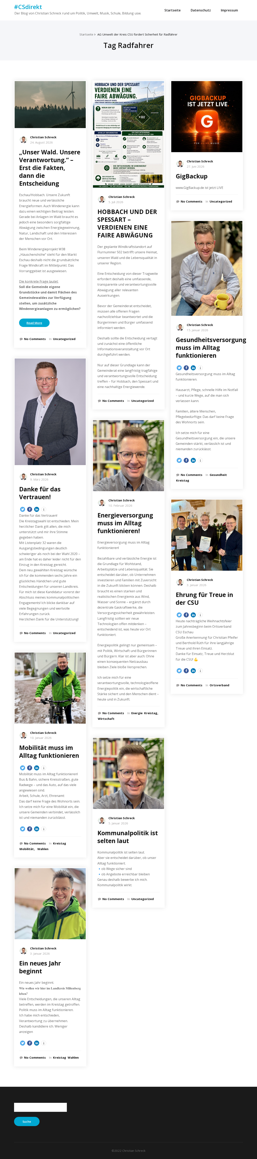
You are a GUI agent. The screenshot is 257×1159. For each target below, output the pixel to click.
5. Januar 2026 (118, 823)
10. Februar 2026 (120, 505)
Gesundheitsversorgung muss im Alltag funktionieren (211, 348)
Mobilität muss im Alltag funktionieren (49, 751)
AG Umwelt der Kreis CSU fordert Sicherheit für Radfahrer (137, 34)
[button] (22, 509)
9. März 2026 (39, 479)
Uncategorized (64, 339)
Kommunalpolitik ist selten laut (127, 837)
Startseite (172, 10)
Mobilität (26, 849)
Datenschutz (201, 10)
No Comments (35, 339)
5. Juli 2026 (115, 202)
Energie (137, 713)
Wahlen (42, 849)
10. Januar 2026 (41, 738)
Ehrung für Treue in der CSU (204, 599)
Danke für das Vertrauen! (40, 493)
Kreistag (59, 843)
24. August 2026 (41, 142)
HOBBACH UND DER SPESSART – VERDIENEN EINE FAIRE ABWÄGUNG (127, 223)
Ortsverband (219, 685)
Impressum (229, 10)
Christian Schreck (43, 137)
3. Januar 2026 (40, 953)
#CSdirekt (28, 7)
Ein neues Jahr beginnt (40, 967)
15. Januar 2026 (197, 330)
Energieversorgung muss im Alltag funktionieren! (125, 523)
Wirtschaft (106, 719)
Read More (34, 323)
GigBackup (192, 176)
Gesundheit (218, 475)
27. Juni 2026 (195, 166)
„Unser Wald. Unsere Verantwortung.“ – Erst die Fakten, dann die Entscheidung (49, 167)
